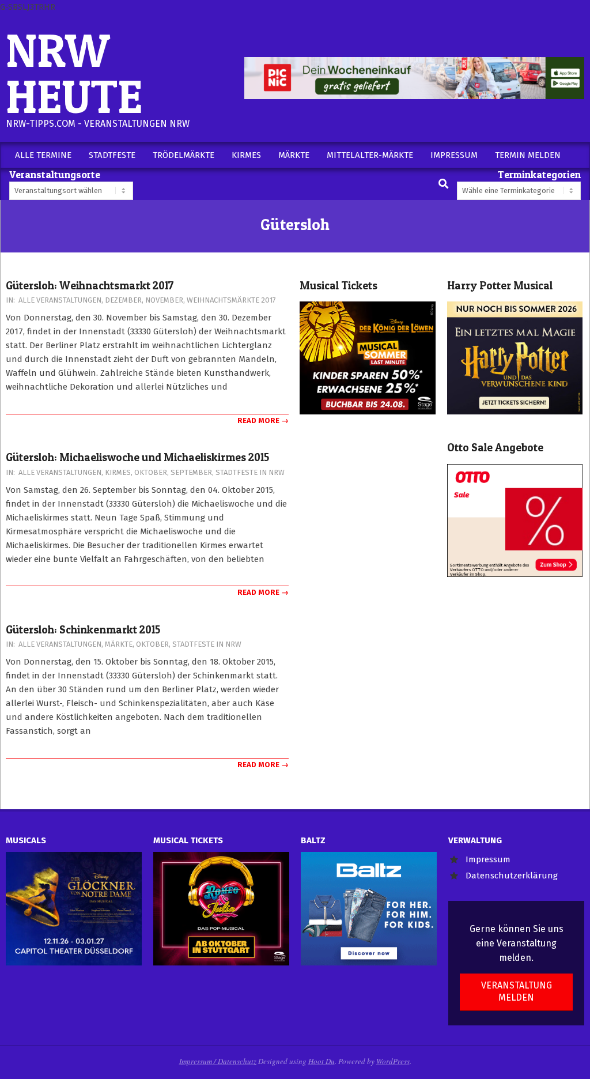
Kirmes (118, 472)
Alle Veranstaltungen (59, 300)
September (191, 472)
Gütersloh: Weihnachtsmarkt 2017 (90, 285)
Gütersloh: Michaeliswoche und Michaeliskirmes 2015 (137, 457)
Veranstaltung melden (516, 991)
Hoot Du (321, 1061)
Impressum (488, 859)
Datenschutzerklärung (512, 875)
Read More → (263, 420)
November (164, 300)
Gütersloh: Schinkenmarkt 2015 (83, 629)
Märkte (119, 644)
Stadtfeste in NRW (250, 472)
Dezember (123, 300)
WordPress (393, 1061)
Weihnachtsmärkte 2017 (231, 300)
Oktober (150, 472)
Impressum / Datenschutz (217, 1061)
